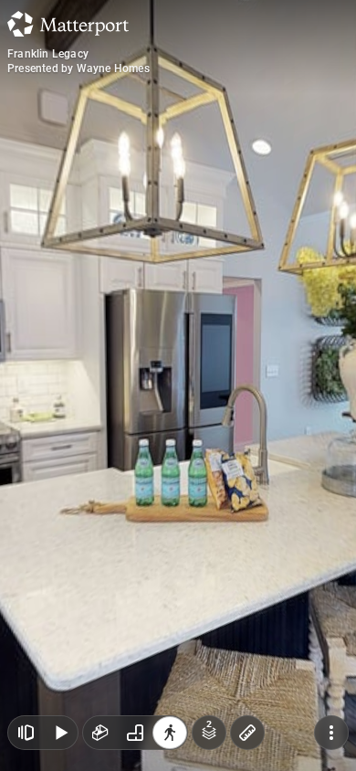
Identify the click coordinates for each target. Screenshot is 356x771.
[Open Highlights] (25, 732)
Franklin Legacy (48, 54)
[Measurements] (247, 732)
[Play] (60, 732)
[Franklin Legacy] (178, 385)
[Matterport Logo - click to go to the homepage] (68, 23)
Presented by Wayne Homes (78, 68)
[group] (135, 732)
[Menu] (331, 732)
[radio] (100, 732)
